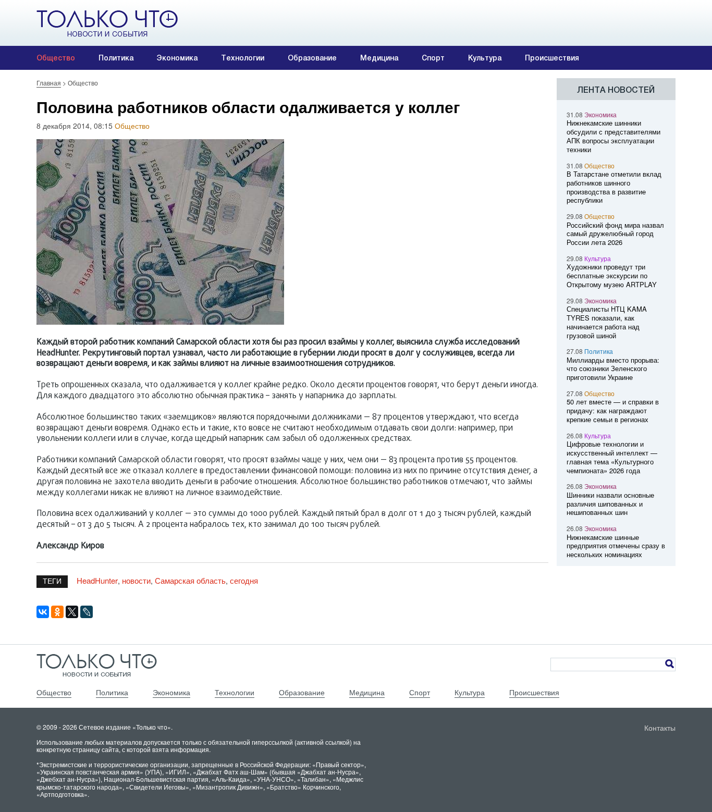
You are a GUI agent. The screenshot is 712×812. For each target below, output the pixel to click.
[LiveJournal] (86, 612)
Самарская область (190, 580)
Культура (484, 58)
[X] (72, 612)
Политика (116, 58)
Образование (312, 58)
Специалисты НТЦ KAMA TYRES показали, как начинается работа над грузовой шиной (607, 322)
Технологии (242, 58)
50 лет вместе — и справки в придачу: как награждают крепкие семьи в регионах (613, 410)
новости (136, 580)
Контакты (660, 727)
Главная (48, 82)
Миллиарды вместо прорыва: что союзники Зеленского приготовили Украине (613, 369)
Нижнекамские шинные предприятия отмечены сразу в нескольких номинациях (616, 546)
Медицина (379, 58)
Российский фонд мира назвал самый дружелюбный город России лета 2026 (615, 234)
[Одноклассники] (57, 612)
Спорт (433, 58)
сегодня (244, 580)
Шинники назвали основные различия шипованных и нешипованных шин (610, 504)
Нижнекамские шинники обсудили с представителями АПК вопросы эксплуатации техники (613, 136)
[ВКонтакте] (42, 612)
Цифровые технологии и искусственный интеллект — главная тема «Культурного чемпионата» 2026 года (612, 457)
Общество (55, 58)
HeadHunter (97, 580)
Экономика (177, 58)
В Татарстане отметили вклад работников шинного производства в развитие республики (614, 187)
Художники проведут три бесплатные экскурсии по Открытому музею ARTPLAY (612, 275)
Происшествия (552, 58)
